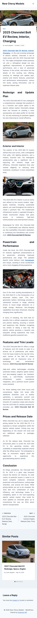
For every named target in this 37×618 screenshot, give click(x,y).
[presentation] (18, 552)
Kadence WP (22, 612)
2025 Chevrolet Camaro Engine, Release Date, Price (28, 517)
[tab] (14, 581)
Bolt (4, 28)
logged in (15, 600)
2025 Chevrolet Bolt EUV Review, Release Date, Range (9, 519)
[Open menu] (33, 3)
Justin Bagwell (9, 45)
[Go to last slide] (5, 560)
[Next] (32, 560)
